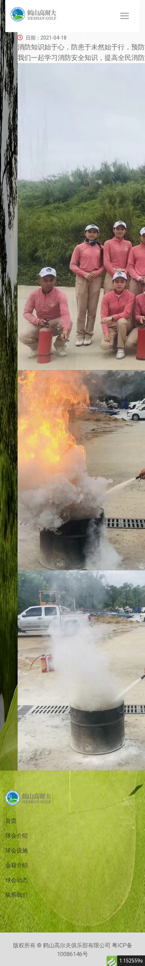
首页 (11, 821)
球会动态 (16, 880)
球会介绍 (16, 836)
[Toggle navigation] (124, 16)
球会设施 (16, 850)
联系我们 (16, 895)
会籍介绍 (16, 865)
